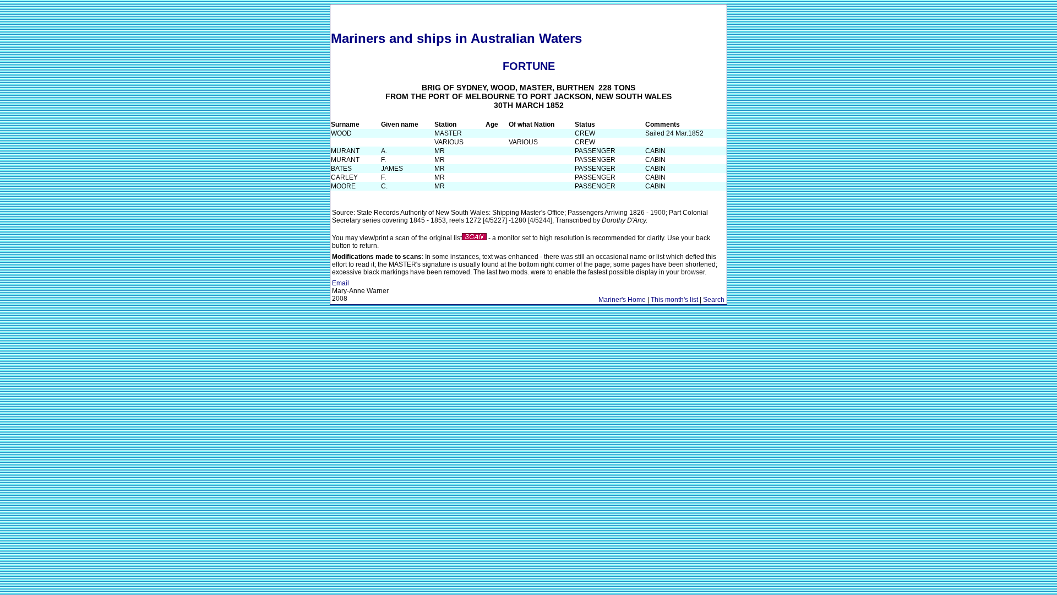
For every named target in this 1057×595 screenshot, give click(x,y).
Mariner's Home (622, 300)
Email (340, 283)
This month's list (674, 300)
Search (713, 300)
